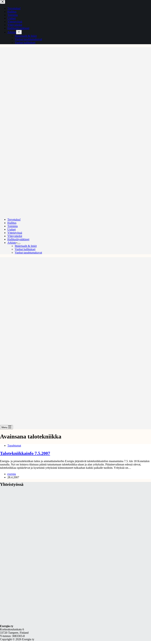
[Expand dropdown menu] (18, 243)
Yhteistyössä (14, 232)
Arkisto (11, 242)
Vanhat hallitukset (25, 249)
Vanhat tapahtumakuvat (28, 252)
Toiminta (12, 226)
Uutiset (11, 229)
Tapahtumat (14, 445)
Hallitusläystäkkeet (18, 239)
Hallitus (11, 222)
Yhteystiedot (14, 236)
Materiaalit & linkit (26, 245)
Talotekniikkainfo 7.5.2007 (25, 453)
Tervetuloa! (14, 219)
